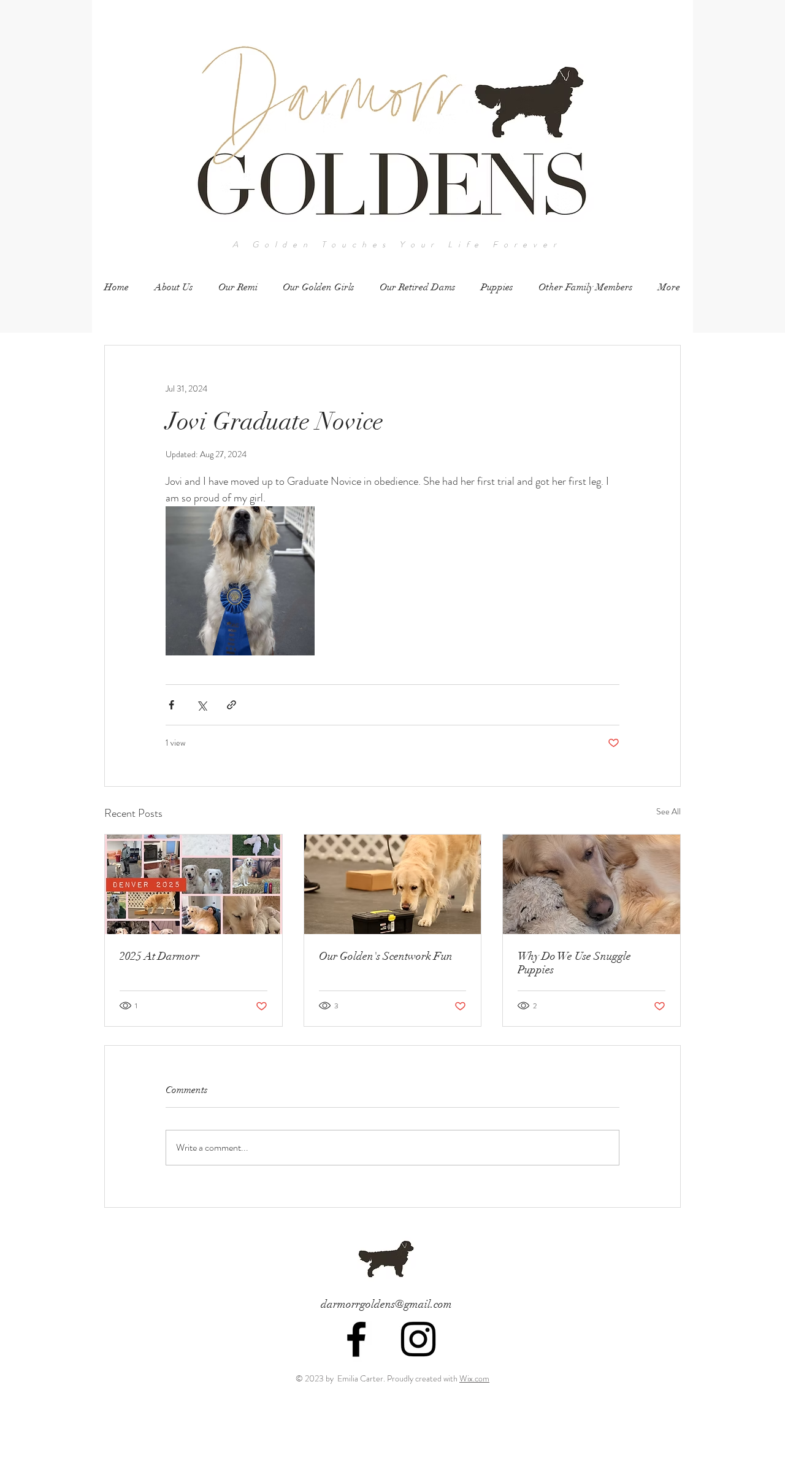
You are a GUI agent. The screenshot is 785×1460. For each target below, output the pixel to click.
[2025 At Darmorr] (193, 884)
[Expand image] (240, 580)
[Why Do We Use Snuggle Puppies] (591, 884)
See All (668, 811)
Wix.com (474, 1378)
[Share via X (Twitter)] (201, 705)
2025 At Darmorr (159, 956)
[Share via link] (231, 705)
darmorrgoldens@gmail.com (386, 1304)
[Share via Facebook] (171, 705)
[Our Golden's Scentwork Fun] (392, 884)
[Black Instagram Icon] (418, 1339)
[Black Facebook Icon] (356, 1339)
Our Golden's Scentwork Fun (386, 956)
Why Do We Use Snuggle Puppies (574, 962)
